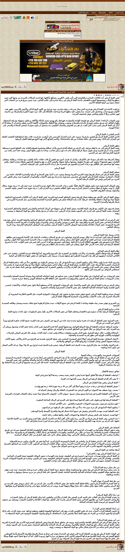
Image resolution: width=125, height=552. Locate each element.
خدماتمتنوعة (11, 17)
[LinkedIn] (101, 95)
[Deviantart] (96, 95)
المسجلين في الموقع (5, 17)
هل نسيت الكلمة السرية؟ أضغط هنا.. (110, 20)
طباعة (15, 87)
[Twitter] (103, 95)
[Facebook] (108, 95)
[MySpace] (105, 95)
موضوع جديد (20, 87)
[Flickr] (99, 95)
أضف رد (24, 87)
